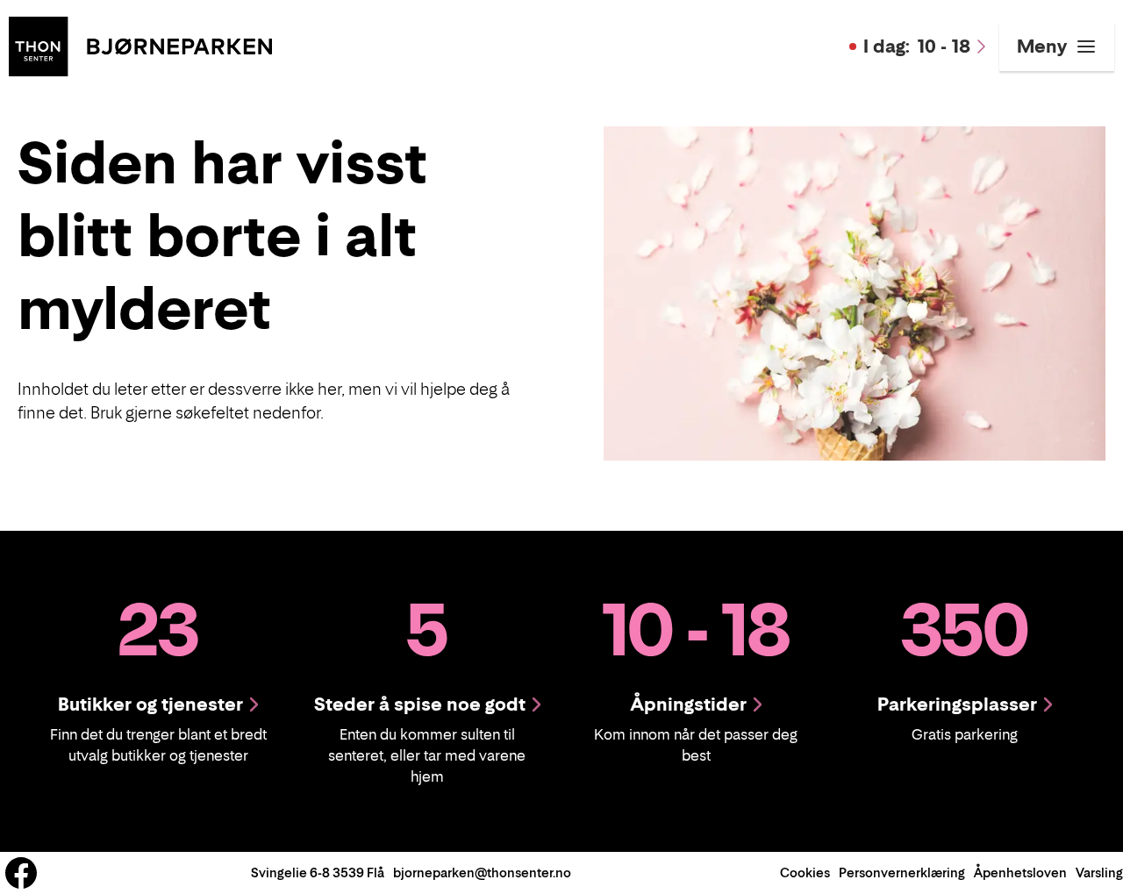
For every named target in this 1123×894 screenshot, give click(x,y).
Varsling (1099, 872)
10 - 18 (916, 46)
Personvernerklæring (902, 872)
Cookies (805, 872)
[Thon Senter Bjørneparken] (140, 45)
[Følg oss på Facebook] (21, 873)
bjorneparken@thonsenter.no (482, 872)
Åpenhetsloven (1020, 872)
